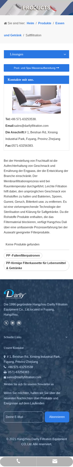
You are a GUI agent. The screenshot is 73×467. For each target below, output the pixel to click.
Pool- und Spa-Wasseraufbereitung (35, 67)
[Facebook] (18, 322)
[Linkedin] (12, 322)
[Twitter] (6, 322)
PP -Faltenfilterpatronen (23, 255)
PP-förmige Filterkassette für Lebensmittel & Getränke (36, 265)
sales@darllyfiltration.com (31, 125)
